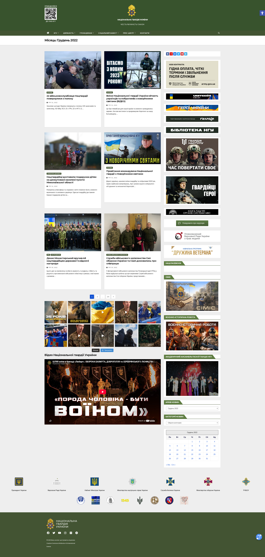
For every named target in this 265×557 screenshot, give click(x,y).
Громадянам (86, 33)
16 (200, 450)
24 (108, 297)
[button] (262, 13)
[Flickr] (174, 53)
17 (207, 450)
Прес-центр (128, 33)
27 (177, 458)
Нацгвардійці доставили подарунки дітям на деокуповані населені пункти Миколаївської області (71, 180)
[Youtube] (182, 53)
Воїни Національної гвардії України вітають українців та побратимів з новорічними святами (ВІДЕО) (132, 98)
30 (200, 458)
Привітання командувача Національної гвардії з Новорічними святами (129, 172)
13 (177, 450)
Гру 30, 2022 (53, 267)
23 (200, 454)
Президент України (18, 490)
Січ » (173, 465)
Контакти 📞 (146, 33)
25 (214, 454)
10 (207, 446)
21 (185, 454)
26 (170, 458)
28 (185, 458)
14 (185, 450)
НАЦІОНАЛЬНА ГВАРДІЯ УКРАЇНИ (132, 20)
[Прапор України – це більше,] (102, 312)
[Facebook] (167, 53)
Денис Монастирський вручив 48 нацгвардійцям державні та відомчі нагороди (68, 261)
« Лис (168, 465)
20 (177, 454)
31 (207, 458)
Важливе (49, 92)
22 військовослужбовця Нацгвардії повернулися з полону (67, 97)
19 (170, 454)
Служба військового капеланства (117, 254)
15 (192, 450)
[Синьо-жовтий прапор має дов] (79, 312)
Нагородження (55, 254)
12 (170, 450)
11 (214, 446)
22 (192, 454)
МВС (48, 254)
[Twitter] (178, 53)
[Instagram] (171, 53)
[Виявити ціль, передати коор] (149, 335)
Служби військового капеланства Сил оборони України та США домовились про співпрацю (131, 261)
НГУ (56, 33)
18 (214, 450)
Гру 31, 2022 (53, 102)
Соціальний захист (107, 33)
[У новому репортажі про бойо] (102, 335)
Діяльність (68, 33)
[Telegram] (185, 53)
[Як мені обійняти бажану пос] (79, 335)
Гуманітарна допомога (54, 173)
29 (192, 458)
